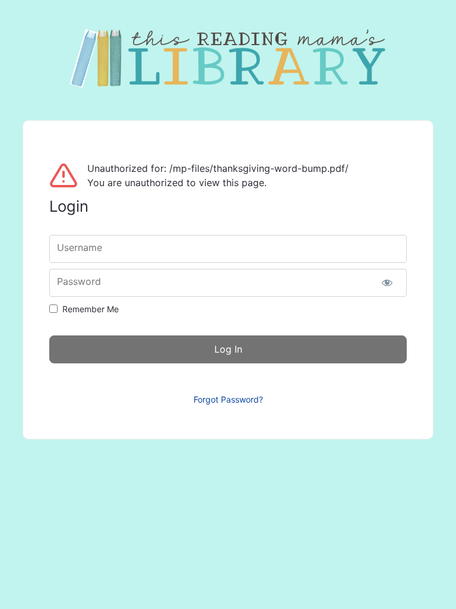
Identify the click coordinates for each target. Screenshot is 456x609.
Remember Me (90, 309)
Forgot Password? (228, 399)
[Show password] (387, 283)
